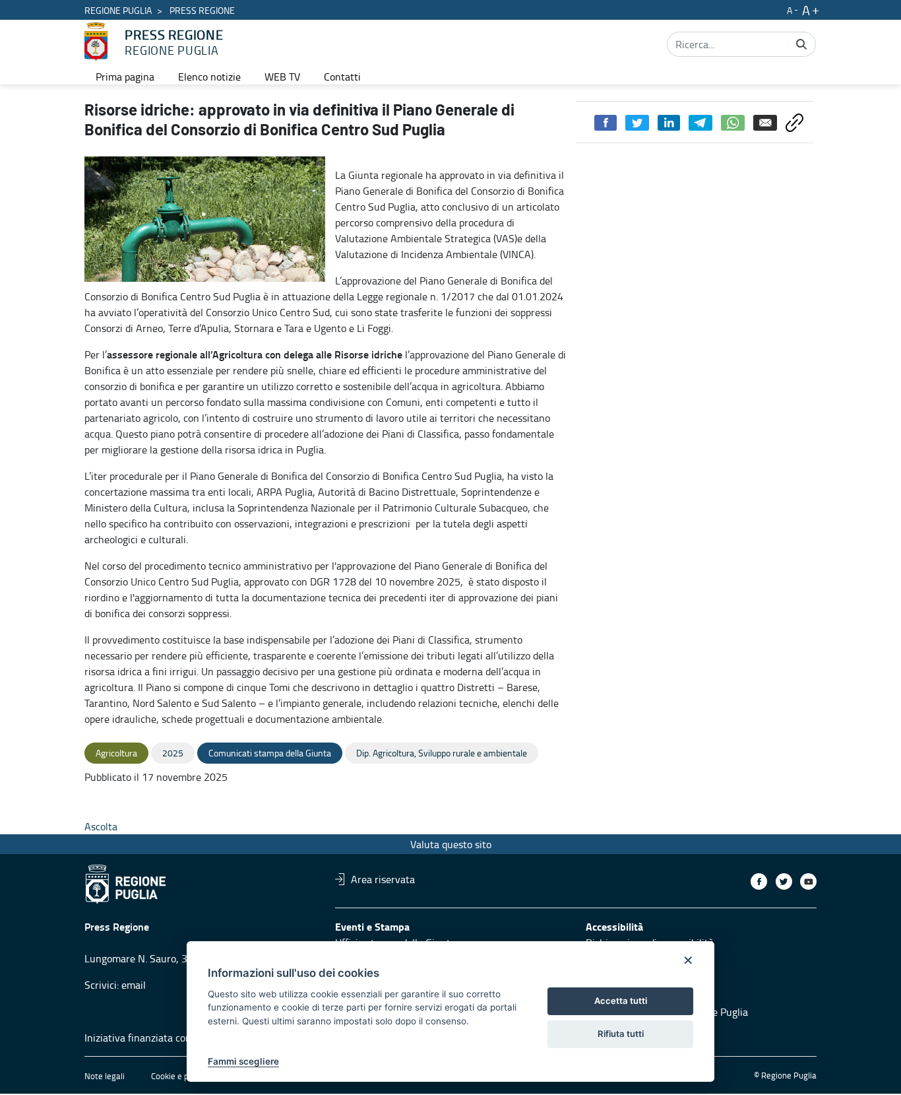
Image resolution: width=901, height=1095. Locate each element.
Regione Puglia (118, 10)
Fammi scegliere (243, 1061)
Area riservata (383, 879)
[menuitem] (125, 76)
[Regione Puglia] (96, 41)
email (133, 985)
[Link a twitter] (784, 881)
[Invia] (801, 44)
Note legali (104, 1076)
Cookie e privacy (180, 1076)
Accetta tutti (620, 1000)
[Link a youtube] (808, 881)
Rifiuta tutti (621, 1033)
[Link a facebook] (759, 881)
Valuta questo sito (450, 844)
